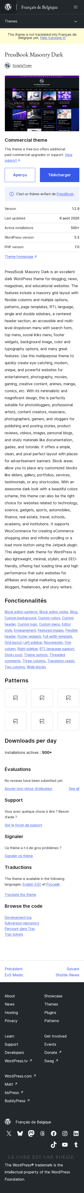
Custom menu (49, 624)
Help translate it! (53, 38)
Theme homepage (19, 256)
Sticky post (13, 655)
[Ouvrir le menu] (76, 7)
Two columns (15, 667)
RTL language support (57, 649)
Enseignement (25, 630)
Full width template (57, 636)
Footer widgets (29, 636)
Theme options (36, 655)
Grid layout (13, 642)
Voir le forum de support (23, 825)
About (10, 996)
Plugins (50, 1012)
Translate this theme (20, 895)
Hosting (11, 1012)
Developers (14, 1052)
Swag (51, 1061)
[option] (15, 697)
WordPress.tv (18, 1061)
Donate (53, 1052)
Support (11, 1044)
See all (74, 789)
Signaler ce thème (19, 856)
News (9, 1004)
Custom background (20, 618)
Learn (9, 1036)
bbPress (14, 1092)
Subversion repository (22, 923)
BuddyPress (17, 1100)
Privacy (11, 1020)
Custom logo (27, 624)
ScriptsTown (22, 65)
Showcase (53, 996)
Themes (11, 21)
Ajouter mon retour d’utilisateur (28, 789)
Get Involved (55, 1036)
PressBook (65, 194)
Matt (11, 1084)
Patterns (51, 1020)
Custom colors (49, 618)
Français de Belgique (33, 1122)
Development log (18, 917)
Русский (53, 884)
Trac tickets (14, 934)
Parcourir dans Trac (20, 929)
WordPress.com (20, 1076)
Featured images (51, 630)
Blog (73, 612)
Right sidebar (28, 649)
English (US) (32, 884)
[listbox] (42, 709)
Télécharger (59, 175)
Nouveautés (53, 642)
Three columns (34, 661)
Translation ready (60, 661)
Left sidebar (33, 642)
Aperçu (20, 175)
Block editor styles (53, 612)
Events (50, 1044)
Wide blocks (36, 667)
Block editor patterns (21, 612)
